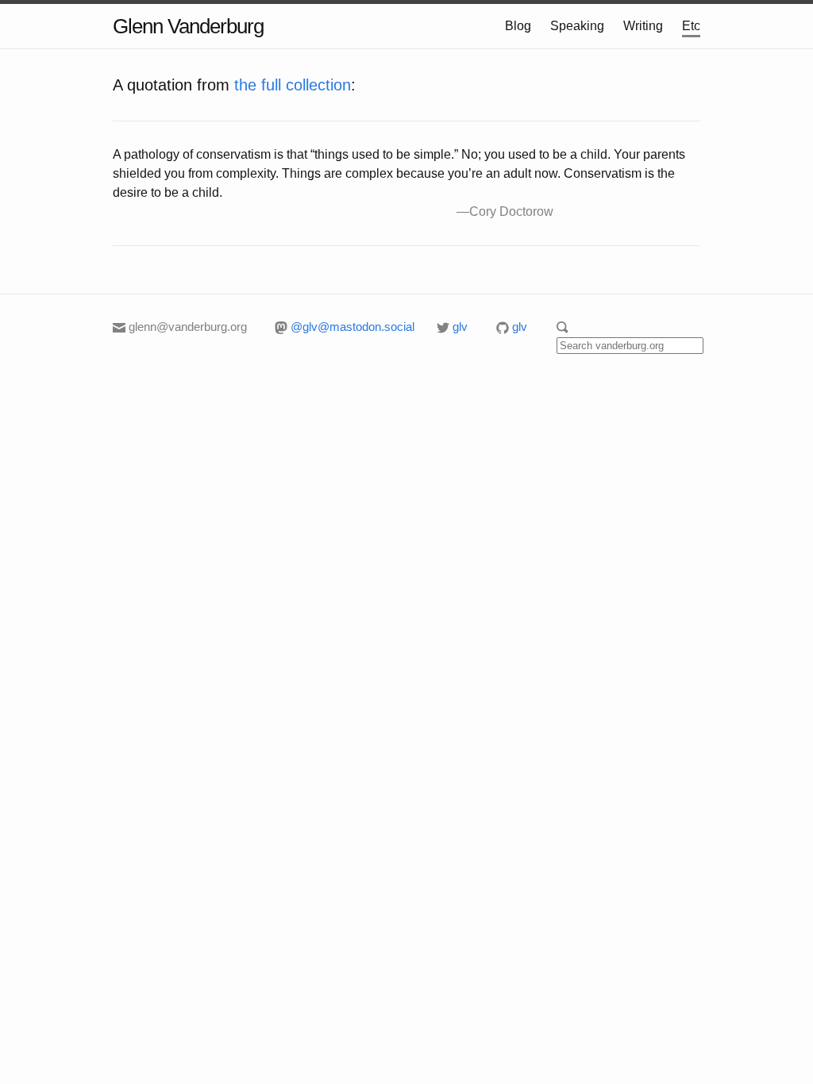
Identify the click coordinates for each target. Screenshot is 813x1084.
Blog (518, 26)
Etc (691, 26)
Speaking (577, 26)
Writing (643, 26)
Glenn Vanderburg (188, 26)
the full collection (292, 85)
